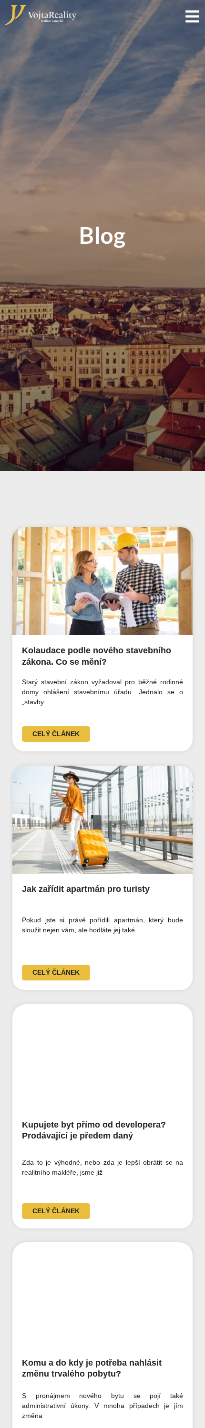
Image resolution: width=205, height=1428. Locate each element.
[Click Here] (192, 16)
